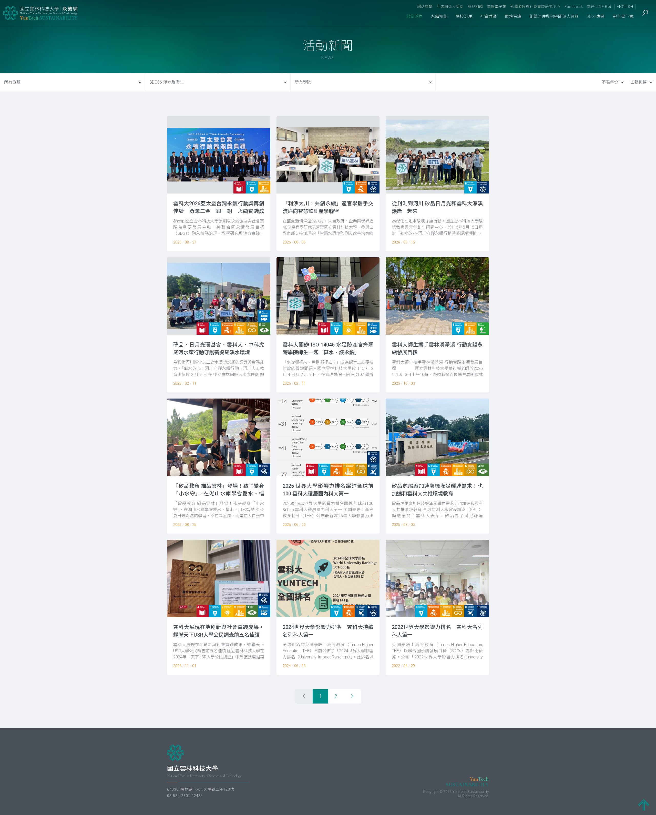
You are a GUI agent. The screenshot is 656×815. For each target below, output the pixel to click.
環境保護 (513, 16)
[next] (352, 696)
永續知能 (439, 16)
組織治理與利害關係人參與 (554, 16)
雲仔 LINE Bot (599, 7)
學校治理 (464, 16)
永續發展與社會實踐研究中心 (535, 7)
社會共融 (488, 16)
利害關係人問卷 (450, 7)
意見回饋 (475, 7)
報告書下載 (623, 16)
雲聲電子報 (496, 7)
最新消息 (414, 16)
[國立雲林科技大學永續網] (40, 13)
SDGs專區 (596, 16)
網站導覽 (425, 7)
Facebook (574, 7)
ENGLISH (625, 7)
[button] (218, 183)
